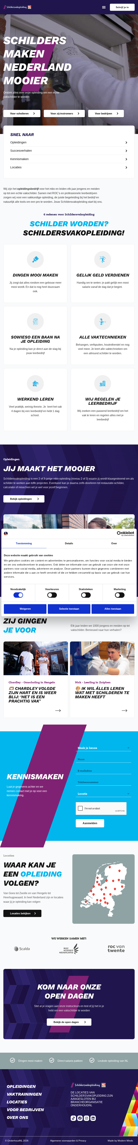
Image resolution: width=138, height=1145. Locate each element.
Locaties (17, 1102)
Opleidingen (21, 1086)
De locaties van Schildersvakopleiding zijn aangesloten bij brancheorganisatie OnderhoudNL (92, 1099)
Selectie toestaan (69, 608)
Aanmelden (90, 823)
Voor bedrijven (25, 1109)
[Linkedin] (93, 1118)
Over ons (17, 1117)
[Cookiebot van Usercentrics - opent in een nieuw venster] (119, 533)
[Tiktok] (73, 1118)
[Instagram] (86, 1118)
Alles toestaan (113, 608)
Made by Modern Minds (120, 1140)
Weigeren (25, 608)
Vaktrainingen (24, 1094)
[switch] (52, 595)
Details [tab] (69, 543)
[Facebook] (80, 1118)
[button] (104, 7)
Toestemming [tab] (24, 543)
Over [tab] (114, 543)
